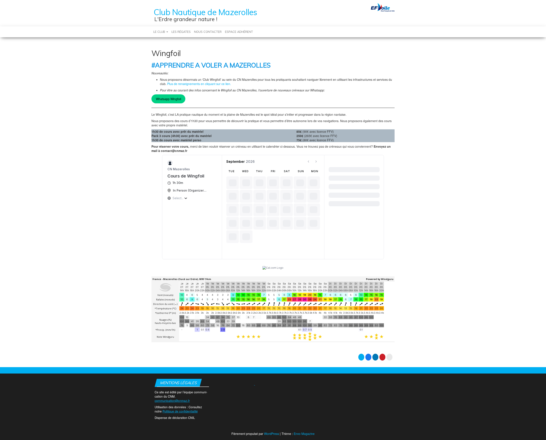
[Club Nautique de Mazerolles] (150, 29)
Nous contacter (208, 32)
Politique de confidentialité (180, 411)
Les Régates (181, 32)
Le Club (159, 32)
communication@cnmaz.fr (172, 400)
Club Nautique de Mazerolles (205, 12)
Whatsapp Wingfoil (168, 99)
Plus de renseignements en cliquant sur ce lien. (199, 84)
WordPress (271, 433)
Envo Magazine (304, 433)
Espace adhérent (239, 32)
